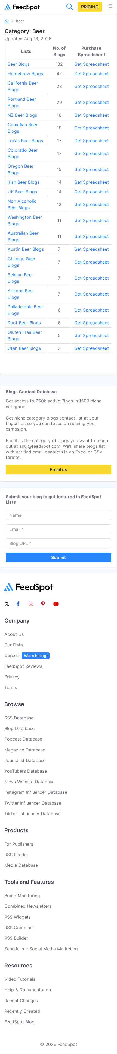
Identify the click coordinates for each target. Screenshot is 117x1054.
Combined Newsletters (27, 906)
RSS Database (18, 717)
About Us (14, 634)
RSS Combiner (19, 927)
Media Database (21, 865)
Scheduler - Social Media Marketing (41, 948)
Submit (58, 557)
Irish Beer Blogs (23, 182)
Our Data (13, 644)
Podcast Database (23, 739)
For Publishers (18, 844)
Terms (10, 687)
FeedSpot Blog (19, 1021)
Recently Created (22, 1011)
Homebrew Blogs (25, 73)
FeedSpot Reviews (23, 666)
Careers (25, 655)
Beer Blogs (19, 64)
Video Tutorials (19, 979)
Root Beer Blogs (24, 322)
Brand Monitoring (22, 895)
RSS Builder (16, 938)
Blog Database (19, 728)
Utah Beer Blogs (24, 348)
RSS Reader (16, 854)
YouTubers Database (25, 771)
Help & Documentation (27, 989)
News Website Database (29, 781)
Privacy (12, 677)
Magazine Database (24, 750)
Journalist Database (24, 760)
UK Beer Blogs (22, 191)
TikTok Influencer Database (32, 813)
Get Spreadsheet (91, 64)
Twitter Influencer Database (32, 803)
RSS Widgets (17, 917)
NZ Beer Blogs (22, 115)
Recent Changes (21, 1000)
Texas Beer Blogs (25, 140)
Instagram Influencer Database (35, 792)
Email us (58, 469)
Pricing (89, 6)
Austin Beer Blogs (26, 249)
